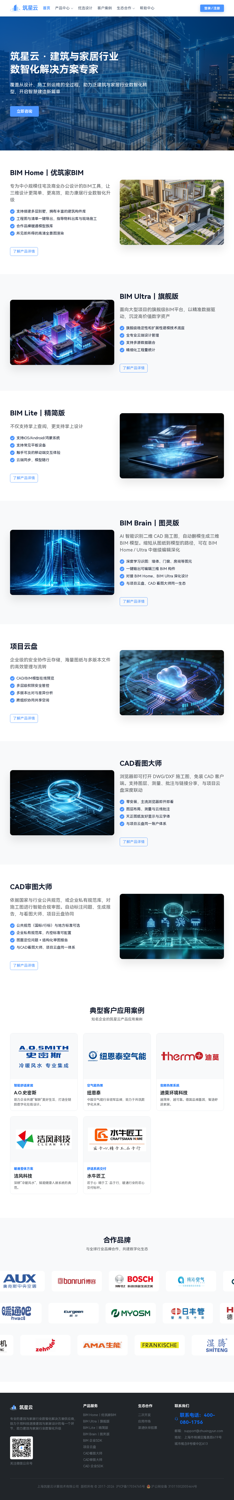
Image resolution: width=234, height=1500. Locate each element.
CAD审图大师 (92, 1460)
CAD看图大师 (92, 1453)
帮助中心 (147, 8)
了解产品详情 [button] (24, 251)
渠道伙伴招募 (147, 1428)
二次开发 (144, 1415)
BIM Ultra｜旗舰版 (96, 1421)
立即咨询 (24, 111)
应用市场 (144, 1421)
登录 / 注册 (212, 8)
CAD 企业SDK (93, 1466)
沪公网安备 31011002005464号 (174, 1486)
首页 (46, 8)
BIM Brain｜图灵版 (96, 1434)
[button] (64, 8)
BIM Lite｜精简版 (95, 1428)
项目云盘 (89, 1447)
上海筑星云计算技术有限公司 (58, 1486)
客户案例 (104, 8)
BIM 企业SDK (92, 1440)
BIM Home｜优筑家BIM (99, 1415)
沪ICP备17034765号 (130, 1486)
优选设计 (85, 8)
